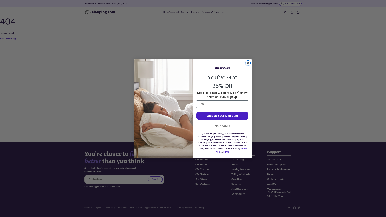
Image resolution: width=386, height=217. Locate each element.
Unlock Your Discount (222, 115)
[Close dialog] (248, 63)
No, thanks (222, 126)
